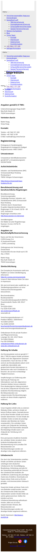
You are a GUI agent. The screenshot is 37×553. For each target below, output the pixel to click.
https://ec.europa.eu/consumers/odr (13, 277)
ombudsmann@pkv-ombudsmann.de (14, 344)
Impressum (13, 546)
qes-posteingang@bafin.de (10, 311)
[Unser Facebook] (25, 542)
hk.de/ (11, 182)
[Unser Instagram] (20, 542)
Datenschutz (21, 546)
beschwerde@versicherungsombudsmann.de (17, 326)
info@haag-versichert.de (21, 537)
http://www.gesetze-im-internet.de (12, 216)
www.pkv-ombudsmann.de (10, 346)
